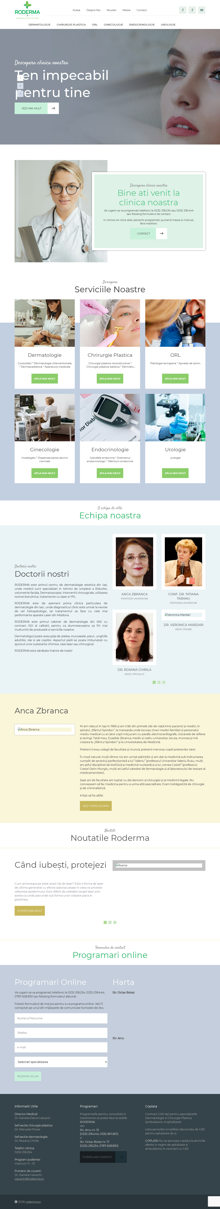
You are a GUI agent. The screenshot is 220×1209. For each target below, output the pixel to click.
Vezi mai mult (32, 108)
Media (126, 10)
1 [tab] (20, 77)
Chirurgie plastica (71, 24)
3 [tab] (20, 93)
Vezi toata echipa (96, 806)
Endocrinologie (142, 24)
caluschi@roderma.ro (29, 1179)
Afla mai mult (44, 378)
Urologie (168, 24)
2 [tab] (20, 85)
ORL (95, 24)
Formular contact (97, 1157)
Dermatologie (40, 24)
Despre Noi (93, 10)
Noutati (111, 10)
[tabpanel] (110, 87)
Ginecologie (113, 24)
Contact (142, 10)
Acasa (76, 10)
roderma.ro (33, 1201)
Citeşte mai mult (29, 910)
